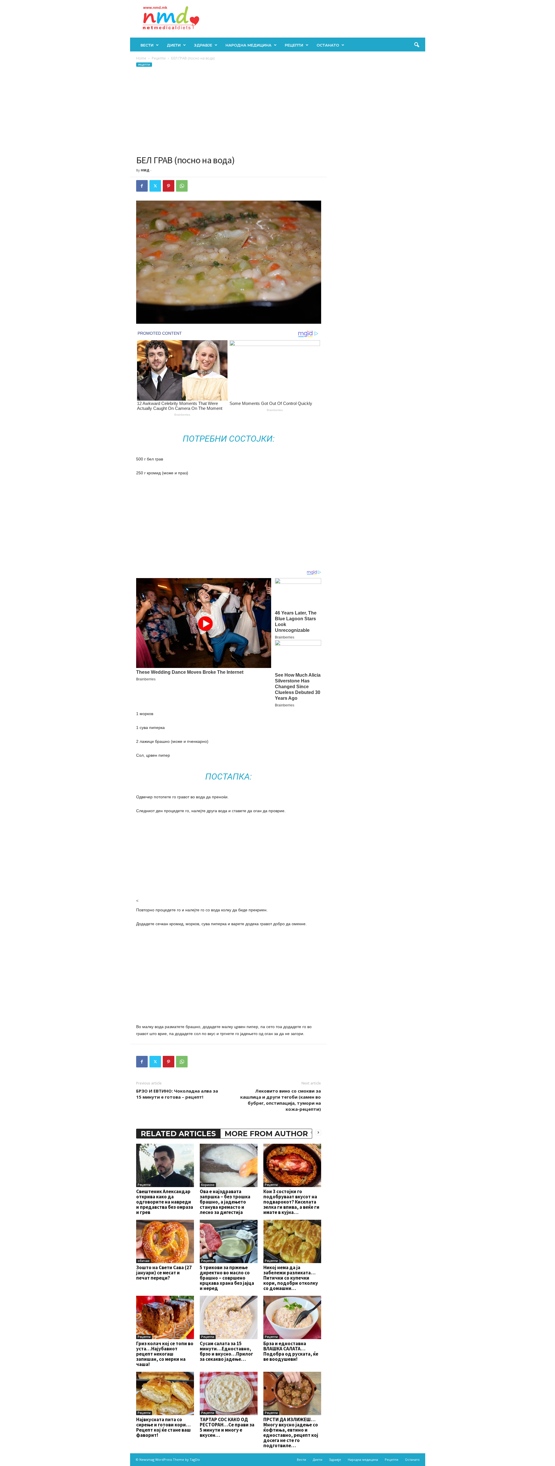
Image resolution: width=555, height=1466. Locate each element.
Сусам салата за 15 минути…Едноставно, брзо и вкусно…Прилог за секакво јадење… (226, 1351)
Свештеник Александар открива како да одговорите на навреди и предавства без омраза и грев (164, 1201)
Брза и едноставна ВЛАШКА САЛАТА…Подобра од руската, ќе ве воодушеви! (290, 1351)
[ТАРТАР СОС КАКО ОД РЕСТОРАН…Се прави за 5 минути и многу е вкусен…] (229, 1393)
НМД (145, 170)
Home (141, 58)
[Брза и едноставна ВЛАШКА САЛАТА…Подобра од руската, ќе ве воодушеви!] (292, 1317)
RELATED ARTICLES (178, 1133)
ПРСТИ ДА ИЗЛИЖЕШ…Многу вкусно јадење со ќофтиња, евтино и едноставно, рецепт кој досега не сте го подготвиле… (290, 1432)
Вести (146, 45)
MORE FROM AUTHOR (266, 1133)
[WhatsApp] (182, 186)
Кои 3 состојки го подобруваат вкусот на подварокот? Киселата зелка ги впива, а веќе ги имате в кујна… (291, 1201)
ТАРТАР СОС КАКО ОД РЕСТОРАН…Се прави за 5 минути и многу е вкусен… (227, 1427)
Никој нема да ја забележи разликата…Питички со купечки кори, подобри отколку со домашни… (290, 1277)
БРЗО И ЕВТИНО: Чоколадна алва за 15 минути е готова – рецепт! (177, 1094)
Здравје (203, 45)
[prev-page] (311, 1132)
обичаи (143, 1261)
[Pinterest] (168, 186)
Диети (174, 45)
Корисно (207, 1185)
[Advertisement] (228, 111)
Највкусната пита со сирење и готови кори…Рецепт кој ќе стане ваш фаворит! (163, 1427)
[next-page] (318, 1132)
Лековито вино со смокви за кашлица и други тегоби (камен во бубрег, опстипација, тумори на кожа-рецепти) (280, 1100)
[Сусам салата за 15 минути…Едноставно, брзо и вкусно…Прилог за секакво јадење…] (229, 1317)
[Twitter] (155, 186)
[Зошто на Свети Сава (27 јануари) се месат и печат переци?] (165, 1241)
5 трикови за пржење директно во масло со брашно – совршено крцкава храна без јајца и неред (227, 1277)
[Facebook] (142, 186)
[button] (416, 45)
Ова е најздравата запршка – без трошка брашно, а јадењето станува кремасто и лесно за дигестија (225, 1201)
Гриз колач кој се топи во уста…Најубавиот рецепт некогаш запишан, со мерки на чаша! (164, 1353)
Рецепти (294, 45)
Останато (328, 45)
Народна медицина (248, 45)
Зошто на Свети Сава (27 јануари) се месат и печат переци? (164, 1272)
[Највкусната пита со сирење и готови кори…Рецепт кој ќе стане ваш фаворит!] (165, 1393)
